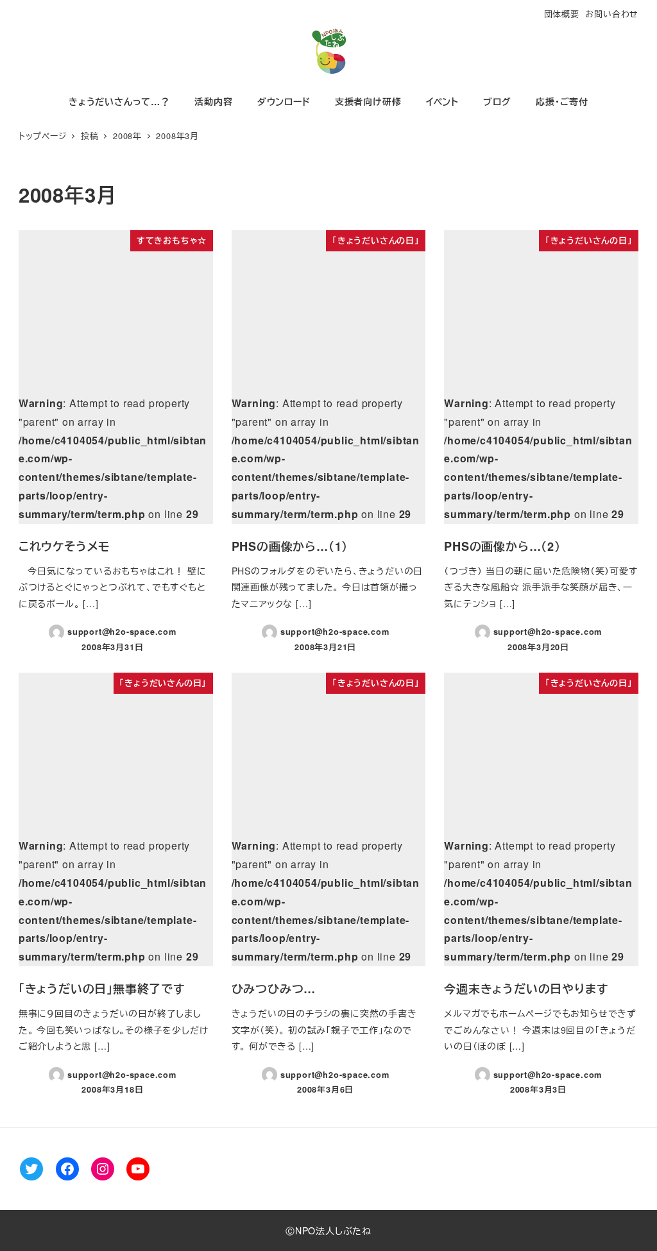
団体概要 (561, 14)
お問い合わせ (611, 14)
